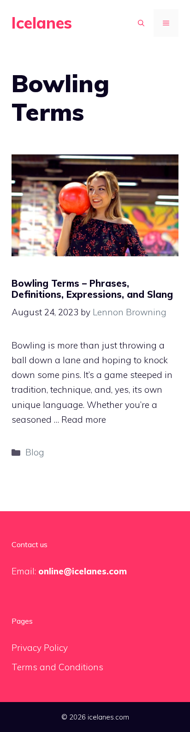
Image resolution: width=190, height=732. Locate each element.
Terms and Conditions (57, 667)
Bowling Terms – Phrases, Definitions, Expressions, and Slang (92, 288)
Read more (83, 419)
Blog (34, 452)
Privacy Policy (40, 647)
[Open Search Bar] (141, 23)
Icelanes (42, 23)
